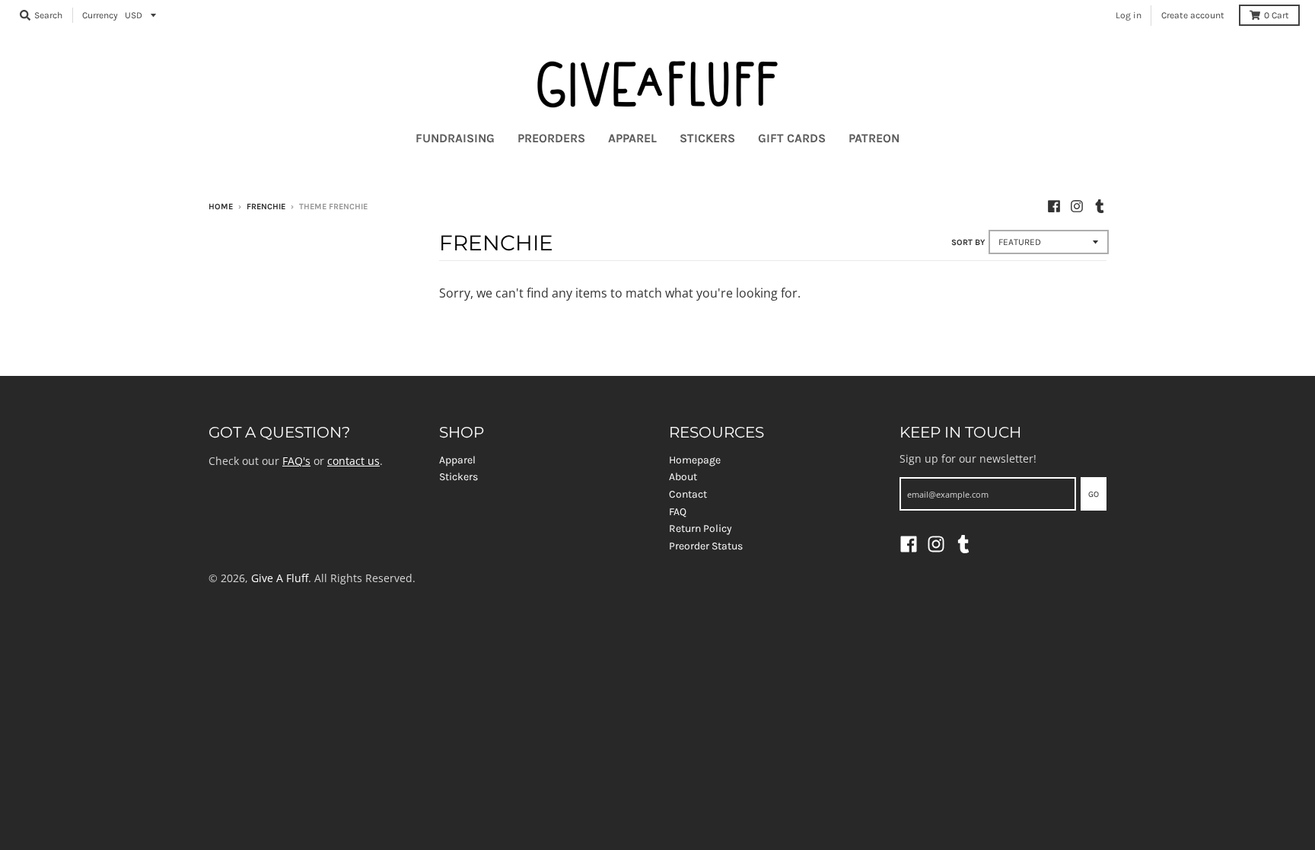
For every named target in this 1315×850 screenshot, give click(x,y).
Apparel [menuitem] (632, 138)
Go (1093, 494)
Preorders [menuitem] (551, 138)
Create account (1192, 15)
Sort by (968, 242)
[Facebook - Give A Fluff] (1054, 206)
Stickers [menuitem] (707, 138)
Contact (688, 494)
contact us (353, 461)
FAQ (677, 511)
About (683, 476)
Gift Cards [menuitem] (792, 138)
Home (221, 207)
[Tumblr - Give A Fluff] (1099, 206)
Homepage (695, 460)
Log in (1128, 15)
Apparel (457, 460)
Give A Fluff (279, 578)
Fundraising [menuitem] (455, 138)
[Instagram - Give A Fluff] (1077, 206)
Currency (100, 15)
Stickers (458, 476)
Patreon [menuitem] (874, 138)
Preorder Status (706, 546)
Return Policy (700, 528)
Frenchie (266, 207)
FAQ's (296, 461)
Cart (1276, 15)
